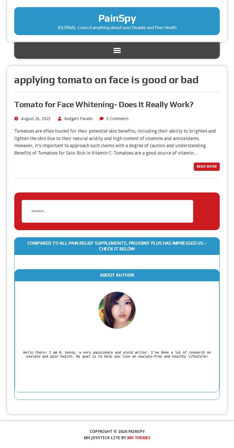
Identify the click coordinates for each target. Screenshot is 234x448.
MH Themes (138, 437)
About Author (117, 275)
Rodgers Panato (78, 118)
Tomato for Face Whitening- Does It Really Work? (103, 104)
